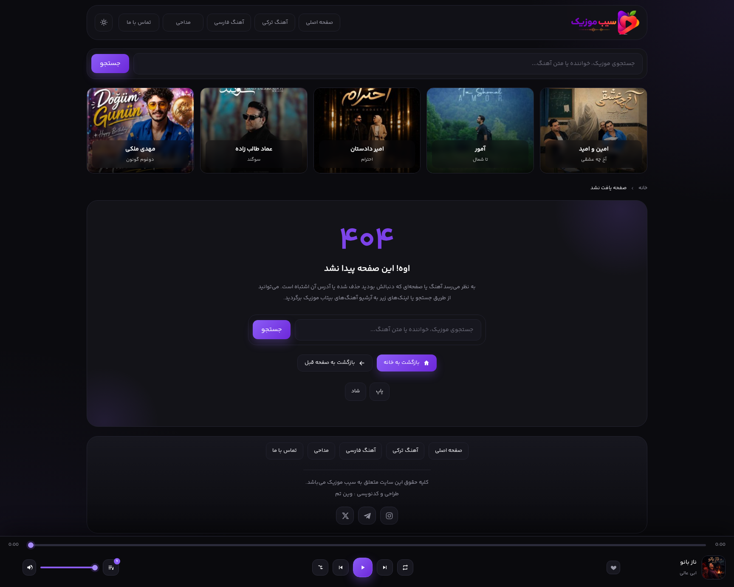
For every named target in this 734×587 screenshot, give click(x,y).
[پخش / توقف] (363, 567)
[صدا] (29, 567)
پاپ (379, 391)
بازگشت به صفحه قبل (330, 362)
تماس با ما (139, 22)
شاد (355, 391)
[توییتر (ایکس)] (345, 516)
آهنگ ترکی (275, 22)
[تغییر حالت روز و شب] (104, 22)
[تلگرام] (367, 516)
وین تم (344, 494)
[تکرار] (405, 567)
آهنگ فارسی (229, 22)
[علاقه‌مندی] (613, 567)
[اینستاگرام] (389, 516)
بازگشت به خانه (402, 362)
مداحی (183, 22)
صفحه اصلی (319, 22)
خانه (642, 188)
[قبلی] (341, 567)
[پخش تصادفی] (320, 567)
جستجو (110, 63)
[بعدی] (385, 567)
